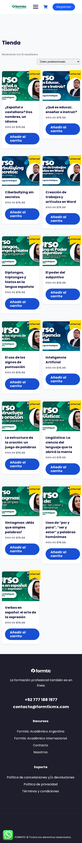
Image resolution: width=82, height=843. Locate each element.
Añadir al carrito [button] (18, 138)
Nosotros (40, 752)
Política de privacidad (41, 784)
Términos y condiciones (40, 791)
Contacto (40, 745)
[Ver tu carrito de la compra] (46, 7)
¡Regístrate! (63, 7)
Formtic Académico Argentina (40, 731)
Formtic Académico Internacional (40, 738)
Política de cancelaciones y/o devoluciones (40, 777)
